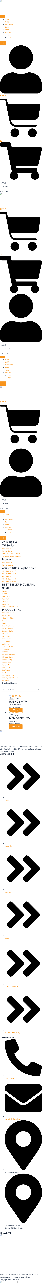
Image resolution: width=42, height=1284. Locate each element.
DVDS (7, 22)
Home (7, 19)
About (7, 30)
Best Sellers (9, 24)
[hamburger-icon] (2, 16)
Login (9, 37)
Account (8, 32)
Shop (7, 27)
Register (10, 35)
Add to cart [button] (16, 710)
